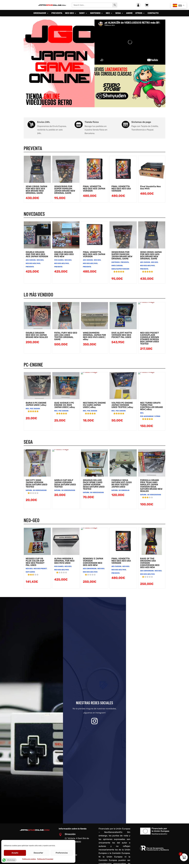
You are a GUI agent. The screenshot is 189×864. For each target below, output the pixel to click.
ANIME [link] (129, 13)
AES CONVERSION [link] (89, 568)
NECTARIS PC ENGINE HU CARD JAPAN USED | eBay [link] (94, 404)
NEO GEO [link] (69, 13)
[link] (52, 7)
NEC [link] (108, 13)
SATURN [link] (29, 490)
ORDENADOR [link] (39, 13)
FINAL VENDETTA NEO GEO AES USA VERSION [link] (121, 188)
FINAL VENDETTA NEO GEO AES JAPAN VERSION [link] (94, 188)
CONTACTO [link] (153, 13)
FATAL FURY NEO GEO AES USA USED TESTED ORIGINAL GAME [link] (65, 336)
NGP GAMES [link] (30, 572)
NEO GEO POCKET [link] (40, 568)
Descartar (38, 853)
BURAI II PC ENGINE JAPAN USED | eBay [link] (36, 403)
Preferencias (62, 853)
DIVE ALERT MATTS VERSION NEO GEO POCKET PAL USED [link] (121, 334)
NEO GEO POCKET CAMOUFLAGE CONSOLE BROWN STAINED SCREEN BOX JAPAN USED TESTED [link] (149, 338)
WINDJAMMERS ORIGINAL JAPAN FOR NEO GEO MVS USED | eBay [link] (94, 336)
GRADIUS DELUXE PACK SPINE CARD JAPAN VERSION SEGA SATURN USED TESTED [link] (94, 484)
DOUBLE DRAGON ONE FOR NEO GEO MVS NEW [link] (64, 254)
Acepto (15, 853)
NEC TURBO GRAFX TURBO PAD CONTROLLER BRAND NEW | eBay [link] (151, 406)
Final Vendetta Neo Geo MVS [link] (150, 187)
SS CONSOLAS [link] (124, 490)
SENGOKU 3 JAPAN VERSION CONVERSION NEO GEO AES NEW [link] (93, 561)
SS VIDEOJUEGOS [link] (40, 490)
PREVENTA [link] (56, 13)
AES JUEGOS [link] (31, 260)
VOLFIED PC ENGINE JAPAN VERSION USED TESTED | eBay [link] (122, 404)
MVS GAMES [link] (59, 260)
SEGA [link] (118, 13)
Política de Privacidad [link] (45, 859)
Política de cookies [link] (29, 859)
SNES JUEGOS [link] (117, 265)
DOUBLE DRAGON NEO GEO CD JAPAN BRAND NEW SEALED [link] (37, 334)
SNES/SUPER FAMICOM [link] (120, 269)
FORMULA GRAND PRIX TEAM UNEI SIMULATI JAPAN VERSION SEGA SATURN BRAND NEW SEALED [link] (151, 485)
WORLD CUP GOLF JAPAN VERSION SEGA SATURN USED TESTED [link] (65, 483)
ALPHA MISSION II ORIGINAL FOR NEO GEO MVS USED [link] (64, 560)
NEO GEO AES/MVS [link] (33, 263)
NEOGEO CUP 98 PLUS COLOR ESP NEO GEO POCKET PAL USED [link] (35, 561)
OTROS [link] (138, 13)
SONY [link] (82, 13)
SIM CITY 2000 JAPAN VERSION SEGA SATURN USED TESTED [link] (36, 483)
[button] (94, 721)
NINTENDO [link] (95, 13)
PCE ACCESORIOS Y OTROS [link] (150, 416)
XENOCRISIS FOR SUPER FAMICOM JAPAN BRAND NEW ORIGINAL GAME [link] (64, 189)
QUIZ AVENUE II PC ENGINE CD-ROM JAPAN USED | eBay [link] (64, 404)
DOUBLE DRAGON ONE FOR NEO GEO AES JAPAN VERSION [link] (37, 254)
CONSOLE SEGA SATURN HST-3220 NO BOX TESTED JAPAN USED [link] (121, 483)
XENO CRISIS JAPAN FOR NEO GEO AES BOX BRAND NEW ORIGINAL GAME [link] (36, 189)
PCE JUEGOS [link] (35, 408)
